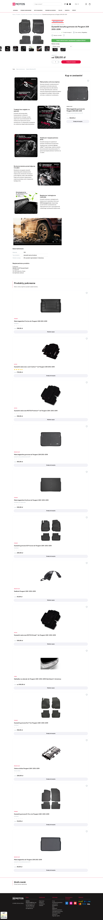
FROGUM (16, 318)
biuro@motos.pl (29, 908)
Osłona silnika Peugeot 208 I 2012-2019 (26, 768)
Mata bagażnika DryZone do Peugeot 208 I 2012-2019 (31, 500)
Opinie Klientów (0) (31, 69)
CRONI (15, 676)
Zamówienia (42, 904)
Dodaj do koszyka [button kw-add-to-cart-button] (77, 121)
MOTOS (15, 364)
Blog (53, 907)
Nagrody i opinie (56, 915)
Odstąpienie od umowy (57, 911)
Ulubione (41, 905)
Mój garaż (41, 902)
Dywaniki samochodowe (26, 14)
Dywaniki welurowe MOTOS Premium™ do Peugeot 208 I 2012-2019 (35, 411)
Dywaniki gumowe (37, 14)
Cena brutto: (54, 55)
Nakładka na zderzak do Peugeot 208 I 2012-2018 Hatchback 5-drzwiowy (37, 679)
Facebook (65, 4)
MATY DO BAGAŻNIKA (38, 10)
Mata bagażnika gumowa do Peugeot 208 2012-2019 (76, 110)
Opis (14, 69)
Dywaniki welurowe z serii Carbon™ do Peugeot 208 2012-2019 (34, 367)
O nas (53, 901)
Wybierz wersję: (56, 44)
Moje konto (41, 901)
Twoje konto (86, 4)
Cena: (68, 118)
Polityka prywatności (57, 909)
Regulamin (54, 908)
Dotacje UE (54, 914)
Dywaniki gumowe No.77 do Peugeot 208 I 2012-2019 (31, 723)
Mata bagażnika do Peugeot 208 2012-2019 (28, 859)
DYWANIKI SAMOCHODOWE (26, 10)
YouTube (70, 4)
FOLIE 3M (60, 10)
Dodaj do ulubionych (64, 35)
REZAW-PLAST (69, 106)
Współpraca (55, 905)
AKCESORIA (15, 10)
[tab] (14, 69)
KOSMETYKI (67, 10)
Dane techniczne (20, 69)
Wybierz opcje (51, 332)
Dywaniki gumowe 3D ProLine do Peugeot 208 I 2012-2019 (33, 546)
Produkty (18, 14)
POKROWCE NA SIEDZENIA (50, 10)
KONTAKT (74, 10)
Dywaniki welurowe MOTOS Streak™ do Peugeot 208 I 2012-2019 (35, 635)
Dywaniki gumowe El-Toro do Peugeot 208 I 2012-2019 (31, 814)
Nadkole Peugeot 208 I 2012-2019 (25, 591)
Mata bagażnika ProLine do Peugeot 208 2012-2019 (30, 321)
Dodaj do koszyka (71, 62)
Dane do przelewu (56, 912)
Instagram (67, 4)
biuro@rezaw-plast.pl (18, 273)
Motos (14, 14)
